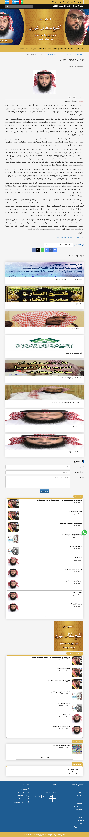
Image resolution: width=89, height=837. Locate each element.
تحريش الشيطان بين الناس (75, 511)
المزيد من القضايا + (45, 757)
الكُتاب (22, 48)
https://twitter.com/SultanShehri (70, 237)
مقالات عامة (70, 48)
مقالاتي (78, 48)
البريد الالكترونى (79, 472)
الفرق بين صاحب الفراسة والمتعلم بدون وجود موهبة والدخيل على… (51, 657)
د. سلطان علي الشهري (55, 54)
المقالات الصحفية (68, 54)
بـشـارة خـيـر (75, 771)
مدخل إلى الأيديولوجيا (76, 546)
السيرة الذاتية (70, 2)
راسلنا (54, 2)
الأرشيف (61, 2)
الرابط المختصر (79, 245)
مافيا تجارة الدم (78, 557)
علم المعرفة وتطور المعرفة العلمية (72, 534)
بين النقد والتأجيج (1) (75, 451)
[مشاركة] (47, 250)
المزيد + (44, 616)
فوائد (44, 48)
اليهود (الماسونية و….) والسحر (61, 745)
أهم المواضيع (62, 48)
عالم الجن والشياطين (75, 328)
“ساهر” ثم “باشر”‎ (77, 592)
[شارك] (51, 250)
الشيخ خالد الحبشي (73, 769)
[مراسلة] (38, 250)
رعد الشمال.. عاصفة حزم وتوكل (73, 569)
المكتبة (55, 48)
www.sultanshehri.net (20, 802)
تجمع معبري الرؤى (77, 827)
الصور (34, 48)
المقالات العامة (77, 806)
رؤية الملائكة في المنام (74, 353)
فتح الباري (78, 304)
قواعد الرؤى (28, 48)
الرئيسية (79, 2)
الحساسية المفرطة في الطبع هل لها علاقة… (66, 402)
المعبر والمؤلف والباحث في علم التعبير (71, 523)
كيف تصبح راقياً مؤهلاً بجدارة (72, 378)
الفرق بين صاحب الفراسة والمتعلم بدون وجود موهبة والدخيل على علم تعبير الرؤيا (59, 500)
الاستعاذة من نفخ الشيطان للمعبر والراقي (68, 279)
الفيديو (40, 48)
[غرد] (55, 250)
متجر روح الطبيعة (73, 773)
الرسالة (82, 477)
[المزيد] (34, 250)
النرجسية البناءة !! (76, 427)
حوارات (49, 48)
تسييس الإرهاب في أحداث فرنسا (73, 581)
